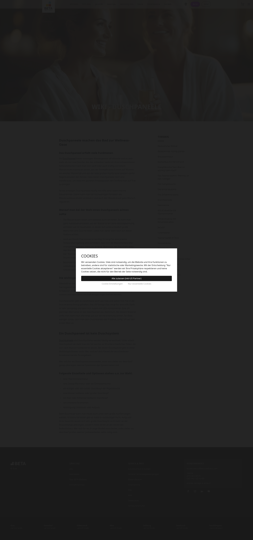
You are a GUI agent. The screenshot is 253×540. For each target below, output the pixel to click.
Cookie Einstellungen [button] (112, 283)
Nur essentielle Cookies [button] (139, 283)
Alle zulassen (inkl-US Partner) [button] (126, 278)
